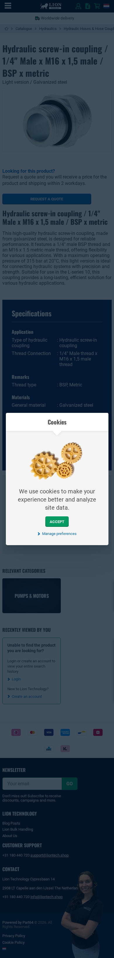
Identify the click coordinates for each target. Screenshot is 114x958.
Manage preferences (59, 533)
